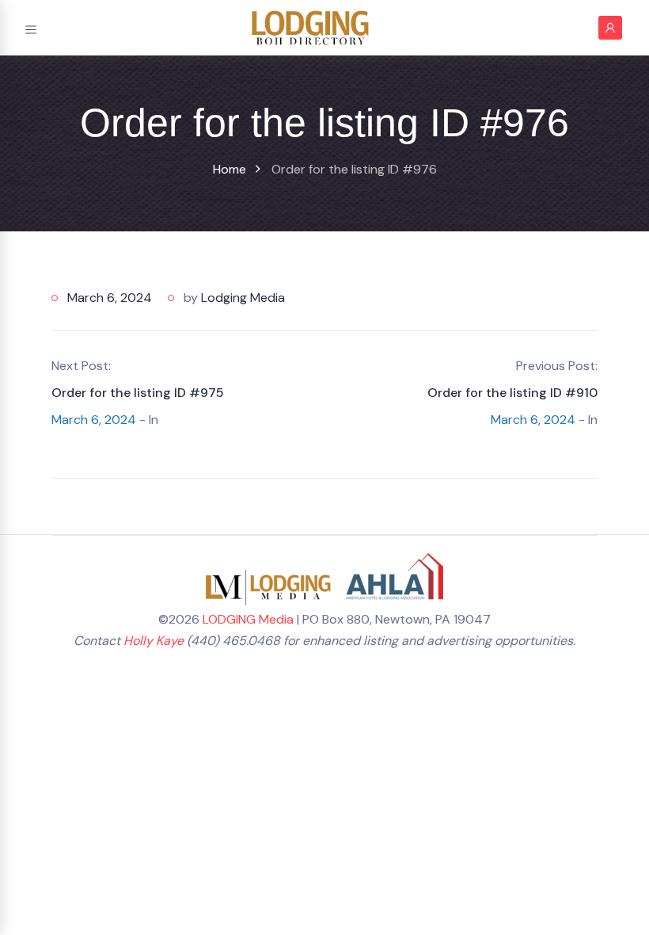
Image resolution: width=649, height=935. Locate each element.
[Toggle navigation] (31, 27)
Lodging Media (243, 297)
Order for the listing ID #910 (512, 392)
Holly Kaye (153, 640)
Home (229, 169)
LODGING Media (248, 619)
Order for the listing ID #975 (137, 392)
